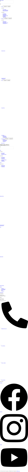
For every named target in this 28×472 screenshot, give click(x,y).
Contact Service (2, 225)
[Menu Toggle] (0, 4)
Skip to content (1, 0)
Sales (0, 150)
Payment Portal (1, 292)
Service (1, 162)
